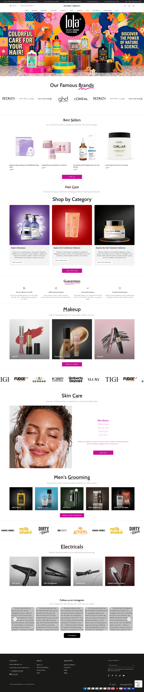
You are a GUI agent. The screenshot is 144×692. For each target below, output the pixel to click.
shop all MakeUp (72, 364)
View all (72, 177)
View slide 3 (72, 72)
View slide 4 (77, 72)
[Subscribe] (133, 665)
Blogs (65, 673)
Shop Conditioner (61, 260)
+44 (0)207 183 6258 (17, 671)
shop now (103, 452)
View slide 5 (82, 72)
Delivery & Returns (69, 665)
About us (39, 665)
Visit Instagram (72, 635)
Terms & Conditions (42, 667)
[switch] (138, 686)
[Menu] (141, 681)
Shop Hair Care (72, 271)
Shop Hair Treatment (104, 262)
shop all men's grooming (72, 515)
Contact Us (67, 667)
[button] (125, 6)
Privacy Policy (41, 670)
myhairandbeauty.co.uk (19, 684)
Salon (38, 673)
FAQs (65, 670)
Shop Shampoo (17, 262)
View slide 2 (67, 72)
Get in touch (14, 674)
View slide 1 (62, 72)
